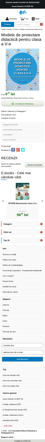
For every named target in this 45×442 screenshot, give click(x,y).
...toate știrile (7, 426)
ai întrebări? (8, 135)
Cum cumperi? (8, 276)
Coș (25, 18)
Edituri (5, 316)
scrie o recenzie (9, 140)
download (6, 146)
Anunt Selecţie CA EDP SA (13, 399)
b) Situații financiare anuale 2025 (15, 410)
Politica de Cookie (9, 260)
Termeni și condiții (9, 254)
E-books (12, 118)
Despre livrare (8, 281)
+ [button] (41, 224)
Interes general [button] (9, 393)
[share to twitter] (23, 150)
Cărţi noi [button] (7, 232)
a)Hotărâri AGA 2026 (10, 420)
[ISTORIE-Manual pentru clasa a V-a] (22, 191)
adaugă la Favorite (10, 125)
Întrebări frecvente (9, 287)
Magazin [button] (6, 299)
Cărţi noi (6, 305)
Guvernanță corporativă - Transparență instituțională (22, 270)
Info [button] (4, 249)
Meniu (37, 19)
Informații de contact (10, 292)
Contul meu (13, 19)
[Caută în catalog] (41, 24)
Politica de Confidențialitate (13, 265)
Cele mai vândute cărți (11, 375)
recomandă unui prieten (12, 130)
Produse (7, 24)
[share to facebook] (13, 150)
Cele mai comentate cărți (12, 381)
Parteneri (6, 326)
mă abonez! (22, 359)
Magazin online (7, 437)
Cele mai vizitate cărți (11, 386)
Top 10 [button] (6, 240)
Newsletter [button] (8, 339)
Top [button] (4, 369)
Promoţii (6, 310)
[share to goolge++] (18, 150)
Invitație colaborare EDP (12, 404)
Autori (5, 321)
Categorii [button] (7, 224)
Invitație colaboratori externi (13, 415)
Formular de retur (9, 332)
